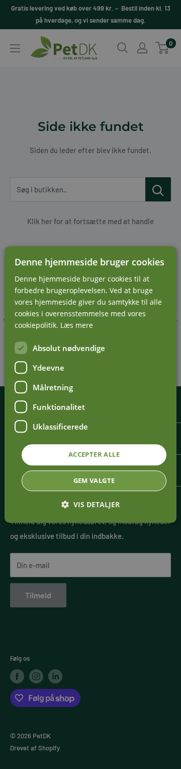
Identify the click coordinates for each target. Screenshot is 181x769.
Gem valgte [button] (94, 480)
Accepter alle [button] (94, 454)
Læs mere (76, 325)
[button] (90, 504)
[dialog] (90, 384)
